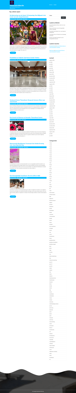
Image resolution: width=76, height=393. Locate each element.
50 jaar (50, 172)
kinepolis (51, 282)
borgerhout (51, 206)
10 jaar (50, 142)
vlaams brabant (52, 345)
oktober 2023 (51, 127)
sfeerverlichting (52, 321)
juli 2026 (50, 62)
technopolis (51, 325)
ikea (50, 258)
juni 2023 (51, 135)
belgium (50, 202)
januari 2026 (51, 74)
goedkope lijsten (52, 240)
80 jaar (50, 186)
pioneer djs (51, 307)
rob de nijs (51, 319)
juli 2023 (50, 133)
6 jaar (50, 174)
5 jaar (50, 170)
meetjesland (51, 295)
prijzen (50, 313)
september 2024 (52, 105)
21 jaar (50, 160)
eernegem (51, 228)
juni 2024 (51, 111)
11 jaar (50, 144)
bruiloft (50, 208)
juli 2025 (50, 86)
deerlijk (50, 218)
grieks (50, 248)
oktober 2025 (51, 80)
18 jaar (50, 156)
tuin (50, 331)
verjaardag (51, 339)
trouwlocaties (51, 329)
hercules (50, 252)
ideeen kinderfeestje (52, 256)
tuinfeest (50, 333)
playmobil (51, 309)
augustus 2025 (51, 84)
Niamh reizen (51, 50)
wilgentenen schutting (53, 351)
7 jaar (50, 178)
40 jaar (50, 168)
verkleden (51, 343)
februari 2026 (51, 72)
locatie (50, 291)
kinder (50, 274)
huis (50, 254)
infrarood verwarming (53, 260)
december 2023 (52, 123)
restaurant (51, 317)
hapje (50, 250)
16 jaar (50, 154)
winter (50, 355)
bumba (50, 212)
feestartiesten (51, 236)
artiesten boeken (52, 194)
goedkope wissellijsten (53, 242)
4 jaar (50, 166)
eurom (50, 234)
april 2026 (51, 68)
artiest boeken (51, 192)
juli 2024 (50, 109)
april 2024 (51, 115)
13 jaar (50, 148)
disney (50, 222)
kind (50, 272)
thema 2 (50, 327)
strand (50, 323)
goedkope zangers (52, 244)
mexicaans (51, 301)
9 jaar (50, 190)
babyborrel (51, 198)
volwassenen (51, 347)
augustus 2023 (51, 131)
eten (50, 232)
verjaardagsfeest (52, 341)
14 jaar (50, 150)
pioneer (50, 305)
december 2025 (52, 76)
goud (50, 246)
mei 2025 (51, 90)
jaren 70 (50, 264)
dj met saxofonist (52, 226)
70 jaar (50, 180)
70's (50, 182)
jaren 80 (50, 266)
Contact (55, 4)
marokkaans (51, 293)
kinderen (50, 276)
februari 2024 (51, 119)
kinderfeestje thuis (52, 278)
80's (50, 188)
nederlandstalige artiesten (53, 303)
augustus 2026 (51, 60)
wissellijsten (51, 357)
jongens (50, 270)
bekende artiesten (52, 200)
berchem (50, 204)
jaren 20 (50, 262)
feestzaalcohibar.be (17, 5)
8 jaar (50, 184)
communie (51, 214)
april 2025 (51, 92)
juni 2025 (51, 88)
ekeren (50, 230)
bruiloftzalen (51, 210)
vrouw (50, 349)
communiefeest (52, 216)
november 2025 (52, 78)
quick (50, 315)
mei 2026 (51, 66)
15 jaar (50, 152)
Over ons (50, 4)
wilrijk (50, 353)
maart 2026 (51, 70)
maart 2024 (51, 117)
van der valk (51, 337)
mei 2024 (51, 113)
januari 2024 (51, 121)
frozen (50, 238)
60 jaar (50, 176)
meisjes (50, 299)
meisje (50, 297)
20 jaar (50, 158)
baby (50, 196)
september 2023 (52, 129)
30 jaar (50, 164)
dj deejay (50, 224)
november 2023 (52, 125)
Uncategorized (51, 335)
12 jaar (50, 146)
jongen (50, 268)
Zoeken (50, 15)
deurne (50, 220)
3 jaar (50, 162)
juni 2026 (51, 64)
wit (49, 359)
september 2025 (52, 82)
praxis (50, 311)
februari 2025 (51, 96)
